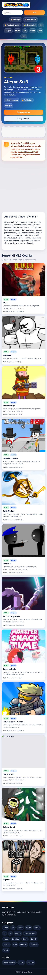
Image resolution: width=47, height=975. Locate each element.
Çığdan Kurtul (9, 827)
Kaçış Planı (7, 355)
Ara (34, 12)
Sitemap (31, 962)
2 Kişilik (8, 31)
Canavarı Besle (9, 669)
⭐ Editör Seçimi (29, 25)
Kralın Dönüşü (9, 406)
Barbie (5, 939)
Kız (25, 31)
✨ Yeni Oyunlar (30, 19)
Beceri (25, 939)
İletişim (21, 962)
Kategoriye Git (23, 119)
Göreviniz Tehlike (10, 458)
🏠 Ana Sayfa (15, 19)
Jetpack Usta (8, 774)
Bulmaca (23, 945)
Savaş (17, 31)
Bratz (15, 945)
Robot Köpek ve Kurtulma (14, 722)
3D (10, 933)
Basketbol (15, 939)
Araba (32, 31)
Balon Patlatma (29, 933)
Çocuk (5, 950)
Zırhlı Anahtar (9, 511)
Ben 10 (33, 939)
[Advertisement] (23, 185)
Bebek (20, 928)
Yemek (36, 928)
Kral (40, 31)
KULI (5, 303)
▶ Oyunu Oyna (23, 112)
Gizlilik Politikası (9, 962)
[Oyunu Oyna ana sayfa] (16, 5)
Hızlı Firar (7, 564)
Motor (28, 928)
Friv (41, 25)
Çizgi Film (33, 945)
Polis (23, 36)
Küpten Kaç (8, 880)
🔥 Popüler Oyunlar (12, 25)
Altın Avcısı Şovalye (11, 616)
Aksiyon (18, 933)
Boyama (6, 945)
